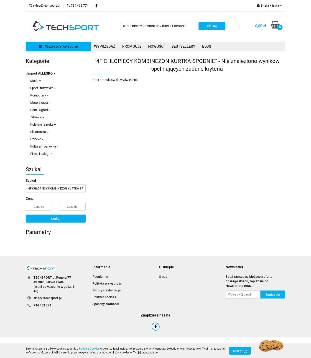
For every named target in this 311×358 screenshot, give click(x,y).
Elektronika (38, 132)
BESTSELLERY (183, 46)
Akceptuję (240, 351)
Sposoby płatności (105, 304)
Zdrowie (36, 117)
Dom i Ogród (39, 110)
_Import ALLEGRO (40, 73)
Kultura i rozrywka (43, 146)
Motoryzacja (39, 102)
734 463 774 (42, 305)
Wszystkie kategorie (61, 46)
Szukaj (55, 219)
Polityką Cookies (89, 348)
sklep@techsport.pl (47, 298)
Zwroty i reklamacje (106, 290)
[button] (101, 267)
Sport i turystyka (42, 88)
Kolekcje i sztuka (42, 124)
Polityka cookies (104, 297)
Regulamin (100, 276)
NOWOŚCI (156, 46)
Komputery (38, 95)
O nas (163, 276)
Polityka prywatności (107, 283)
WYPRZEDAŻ (104, 46)
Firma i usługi (40, 154)
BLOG (206, 46)
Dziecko (36, 139)
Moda (34, 81)
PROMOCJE (131, 46)
